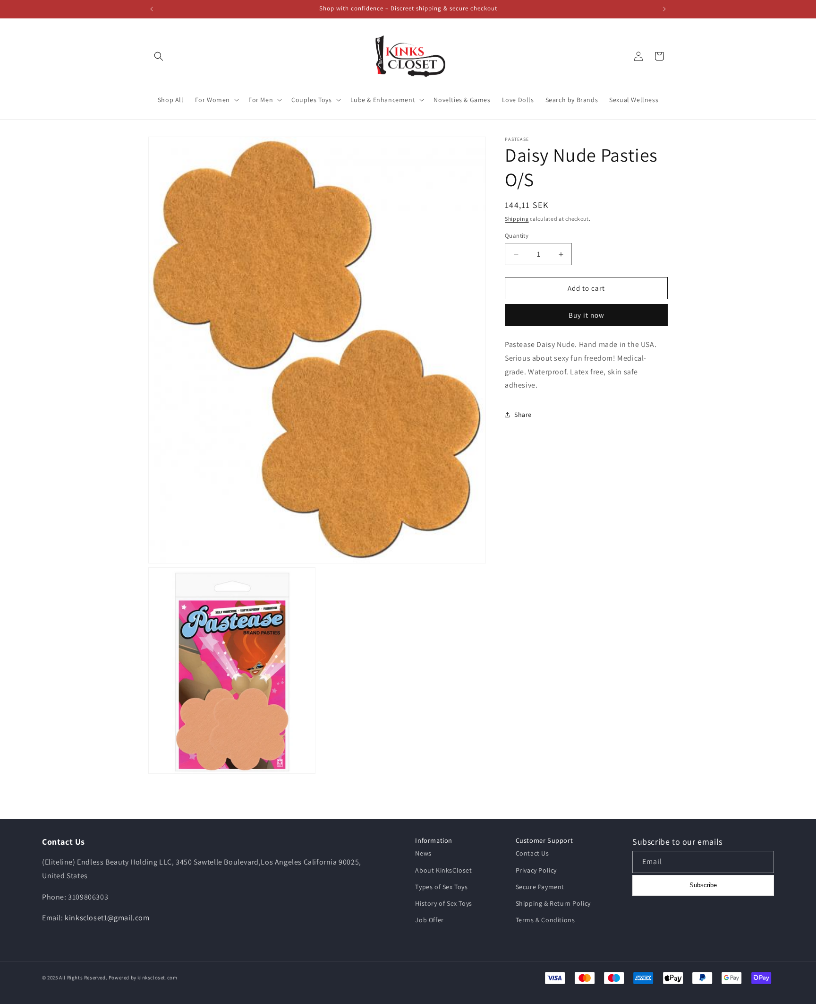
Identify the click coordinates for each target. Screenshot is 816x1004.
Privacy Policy (536, 870)
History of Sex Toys (443, 903)
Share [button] (523, 414)
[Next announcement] (664, 9)
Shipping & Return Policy (553, 903)
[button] (158, 56)
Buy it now (586, 315)
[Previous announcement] (151, 9)
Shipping (517, 218)
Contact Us (532, 853)
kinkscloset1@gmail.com (107, 918)
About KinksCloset (443, 870)
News (423, 853)
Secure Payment (540, 887)
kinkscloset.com (157, 977)
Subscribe (703, 885)
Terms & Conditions (545, 920)
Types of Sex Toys (441, 887)
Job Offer (429, 920)
